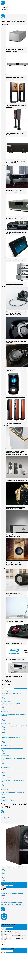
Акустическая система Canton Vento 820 (13, 770)
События (8, 681)
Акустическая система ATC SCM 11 (12, 748)
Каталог (5, 24)
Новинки (5, 426)
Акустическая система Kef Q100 (11, 693)
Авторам (5, 7)
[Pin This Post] (15, 697)
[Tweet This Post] (15, 696)
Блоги (8, 683)
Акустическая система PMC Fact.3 (11, 703)
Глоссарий (6, 684)
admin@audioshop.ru (6, 818)
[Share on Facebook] (15, 869)
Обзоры (5, 165)
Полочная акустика (6, 691)
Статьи (5, 568)
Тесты (5, 286)
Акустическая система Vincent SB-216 (13, 737)
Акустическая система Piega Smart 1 (12, 792)
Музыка (5, 680)
